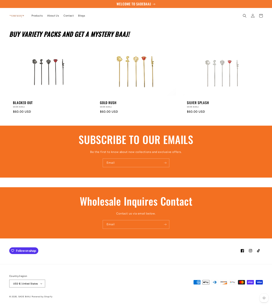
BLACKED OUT (23, 103)
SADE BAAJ (24, 296)
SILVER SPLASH (198, 103)
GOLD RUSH (108, 103)
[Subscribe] (165, 162)
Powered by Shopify (42, 296)
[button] (245, 16)
